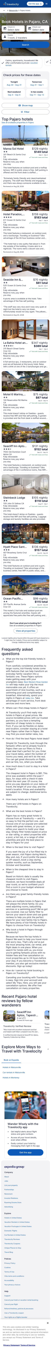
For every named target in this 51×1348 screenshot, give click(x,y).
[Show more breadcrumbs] (4, 10)
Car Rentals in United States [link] (15, 1235)
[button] (25, 1049)
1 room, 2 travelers (17, 37)
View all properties (25, 630)
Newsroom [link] (8, 1194)
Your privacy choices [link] (12, 1285)
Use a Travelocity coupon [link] (14, 1313)
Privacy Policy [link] (9, 1263)
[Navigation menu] (46, 4)
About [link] (6, 1177)
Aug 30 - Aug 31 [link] (14, 85)
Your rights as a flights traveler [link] (15, 1317)
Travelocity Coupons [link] (12, 1244)
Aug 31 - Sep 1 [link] (37, 85)
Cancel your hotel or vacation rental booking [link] (21, 1300)
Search (25, 44)
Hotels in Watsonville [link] (12, 1067)
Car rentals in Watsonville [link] (14, 1072)
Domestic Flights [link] (10, 1231)
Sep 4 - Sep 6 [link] (14, 95)
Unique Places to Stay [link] (12, 1248)
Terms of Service (27, 1345)
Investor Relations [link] (11, 1198)
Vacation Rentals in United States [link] (17, 1222)
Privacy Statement (11, 1345)
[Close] (48, 1323)
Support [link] (7, 1296)
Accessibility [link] (9, 1280)
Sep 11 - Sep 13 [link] (37, 95)
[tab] (11, 1060)
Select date (13, 29)
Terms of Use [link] (9, 1272)
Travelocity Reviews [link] (12, 1239)
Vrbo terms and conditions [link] (14, 1276)
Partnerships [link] (9, 1190)
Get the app (25, 1152)
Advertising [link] (8, 1207)
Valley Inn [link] (29, 698)
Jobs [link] (6, 1181)
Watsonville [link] (13, 10)
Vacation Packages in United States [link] (18, 1226)
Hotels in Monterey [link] (11, 1077)
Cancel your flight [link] (11, 1304)
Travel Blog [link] (8, 1252)
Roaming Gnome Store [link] (12, 1202)
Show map (27, 105)
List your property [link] (11, 1185)
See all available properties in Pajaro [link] (18, 122)
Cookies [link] (7, 1267)
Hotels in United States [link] (13, 1218)
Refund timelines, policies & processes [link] (18, 1309)
